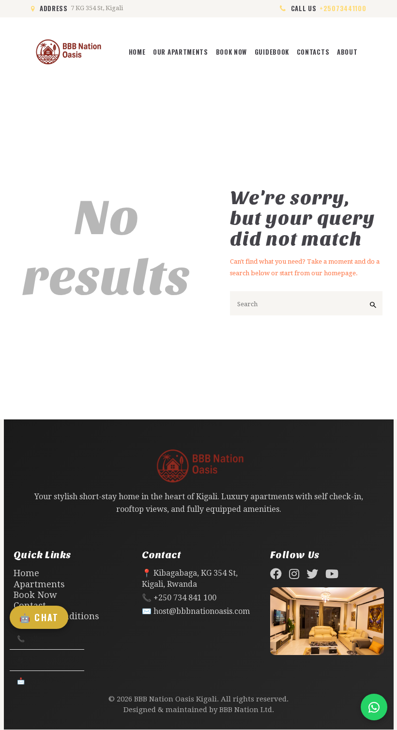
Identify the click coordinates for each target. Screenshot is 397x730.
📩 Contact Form (41, 681)
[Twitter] (312, 574)
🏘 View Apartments (47, 659)
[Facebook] (276, 574)
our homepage (333, 273)
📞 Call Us (31, 638)
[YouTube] (331, 574)
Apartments (39, 584)
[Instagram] (294, 574)
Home (26, 573)
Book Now (35, 595)
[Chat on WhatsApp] (374, 707)
